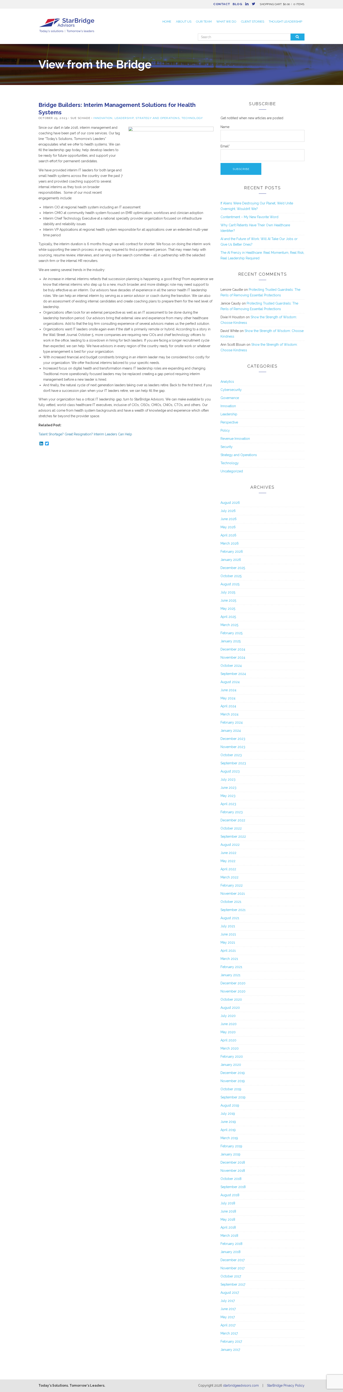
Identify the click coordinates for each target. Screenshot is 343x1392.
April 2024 (228, 706)
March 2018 (229, 1235)
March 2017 (229, 1333)
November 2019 (232, 1081)
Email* (225, 146)
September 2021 (232, 910)
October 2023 (231, 755)
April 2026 (228, 535)
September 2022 (233, 836)
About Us (183, 21)
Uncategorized (231, 471)
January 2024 (230, 730)
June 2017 (228, 1309)
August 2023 (230, 771)
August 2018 (229, 1195)
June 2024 (228, 690)
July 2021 (227, 926)
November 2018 (232, 1170)
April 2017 (227, 1325)
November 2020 (232, 991)
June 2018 (228, 1211)
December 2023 (232, 739)
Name (224, 127)
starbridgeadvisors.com (241, 1385)
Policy (225, 430)
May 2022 (227, 861)
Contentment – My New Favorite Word (249, 217)
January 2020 (230, 1065)
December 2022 (232, 820)
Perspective (229, 422)
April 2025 (228, 617)
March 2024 (229, 714)
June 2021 (228, 934)
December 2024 (232, 649)
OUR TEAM (204, 21)
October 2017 (230, 1276)
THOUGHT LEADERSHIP (285, 21)
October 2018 (231, 1179)
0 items (299, 4)
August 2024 (230, 682)
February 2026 (231, 551)
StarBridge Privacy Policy (285, 1385)
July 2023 (227, 779)
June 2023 (228, 787)
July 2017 (227, 1301)
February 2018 (231, 1244)
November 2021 (232, 893)
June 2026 (228, 519)
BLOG (237, 4)
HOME (166, 21)
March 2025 (229, 625)
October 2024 (231, 665)
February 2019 (231, 1146)
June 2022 (228, 853)
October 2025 (231, 576)
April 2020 (228, 1040)
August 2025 (229, 584)
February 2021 (231, 967)
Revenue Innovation (235, 438)
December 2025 (232, 568)
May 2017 (227, 1317)
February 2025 (231, 633)
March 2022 (229, 877)
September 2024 (233, 674)
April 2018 (228, 1227)
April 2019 (228, 1130)
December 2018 (232, 1162)
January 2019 (230, 1154)
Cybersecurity (231, 390)
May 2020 (228, 1032)
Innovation (102, 118)
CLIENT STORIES (252, 21)
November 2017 (232, 1268)
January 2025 (230, 641)
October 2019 (230, 1089)
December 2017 (232, 1260)
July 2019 (227, 1113)
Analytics (227, 381)
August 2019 (229, 1105)
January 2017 (230, 1349)
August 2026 (230, 503)
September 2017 (232, 1284)
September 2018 (233, 1187)
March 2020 (229, 1048)
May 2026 (228, 527)
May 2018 (227, 1219)
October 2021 (230, 902)
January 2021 (230, 975)
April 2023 (228, 804)
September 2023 (233, 763)
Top (332, 1381)
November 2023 (232, 747)
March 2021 (229, 959)
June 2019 (228, 1122)
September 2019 (232, 1097)
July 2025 (227, 592)
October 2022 (231, 828)
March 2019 (229, 1138)
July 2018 (227, 1203)
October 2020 (231, 999)
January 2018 (230, 1252)
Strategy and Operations (158, 118)
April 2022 (228, 869)
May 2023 (227, 796)
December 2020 (232, 983)
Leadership (124, 118)
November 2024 (232, 657)
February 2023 (231, 812)
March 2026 (229, 543)
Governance (229, 398)
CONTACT (221, 4)
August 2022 (230, 845)
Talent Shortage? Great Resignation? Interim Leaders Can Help (85, 434)
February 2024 (231, 722)
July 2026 (228, 511)
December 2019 (232, 1073)
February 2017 (231, 1341)
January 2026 (230, 560)
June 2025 (228, 600)
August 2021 (229, 918)
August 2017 (229, 1292)
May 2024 (227, 698)
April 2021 (228, 950)
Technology (192, 118)
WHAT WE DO (226, 21)
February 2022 (231, 885)
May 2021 (227, 942)
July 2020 (228, 1016)
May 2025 (227, 608)
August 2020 (230, 1007)
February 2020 (231, 1056)
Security (226, 447)
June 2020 (228, 1024)
